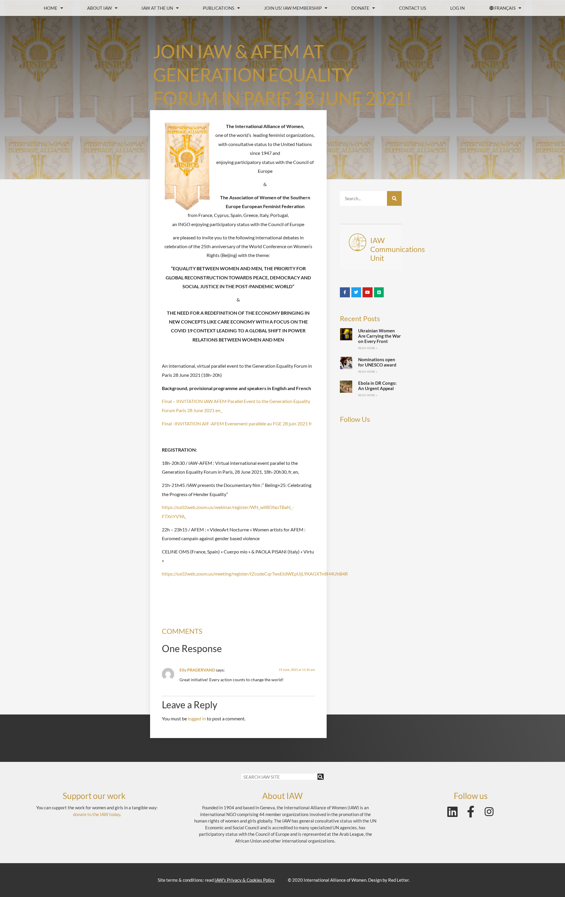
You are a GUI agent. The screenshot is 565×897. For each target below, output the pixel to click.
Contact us (412, 8)
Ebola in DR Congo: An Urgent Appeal (377, 385)
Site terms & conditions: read (216, 880)
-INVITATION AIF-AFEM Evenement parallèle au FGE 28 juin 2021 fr (242, 423)
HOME (50, 8)
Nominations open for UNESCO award (377, 362)
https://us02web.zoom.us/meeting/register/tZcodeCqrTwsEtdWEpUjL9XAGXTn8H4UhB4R (255, 573)
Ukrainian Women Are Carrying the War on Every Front (379, 336)
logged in (197, 718)
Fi (164, 423)
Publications (218, 8)
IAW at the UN (157, 8)
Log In (457, 8)
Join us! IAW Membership (293, 8)
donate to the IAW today (96, 814)
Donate (360, 8)
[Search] (394, 198)
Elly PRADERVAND (197, 669)
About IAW (99, 8)
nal (169, 423)
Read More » (367, 348)
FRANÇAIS (505, 8)
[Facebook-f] (471, 812)
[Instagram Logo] (489, 812)
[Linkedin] (452, 812)
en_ (218, 410)
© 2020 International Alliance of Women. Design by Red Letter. (349, 880)
